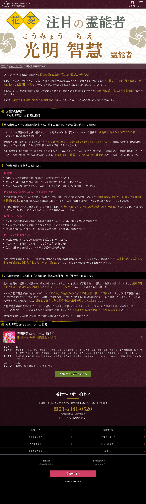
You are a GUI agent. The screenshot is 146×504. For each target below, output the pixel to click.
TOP (3, 66)
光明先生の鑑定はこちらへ (73, 374)
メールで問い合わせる (73, 417)
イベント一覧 (16, 66)
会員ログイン (73, 473)
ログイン (132, 6)
